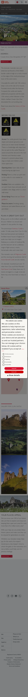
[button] (14, 375)
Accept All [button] (14, 368)
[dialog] (14, 348)
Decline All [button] (14, 372)
